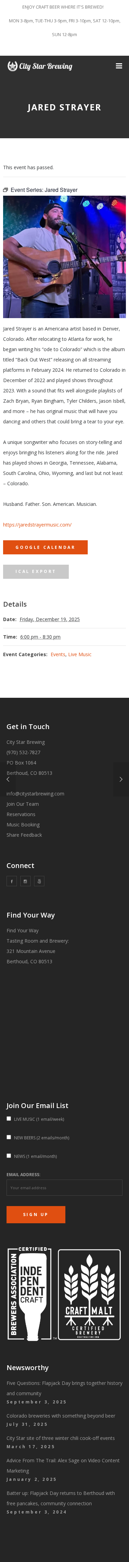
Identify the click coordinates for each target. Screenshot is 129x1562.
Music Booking (23, 824)
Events (58, 654)
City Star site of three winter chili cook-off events (61, 1438)
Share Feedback (24, 835)
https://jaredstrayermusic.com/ (37, 524)
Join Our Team (23, 804)
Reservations (21, 814)
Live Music (80, 654)
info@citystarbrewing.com (35, 793)
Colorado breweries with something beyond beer (61, 1415)
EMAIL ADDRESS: (24, 1175)
